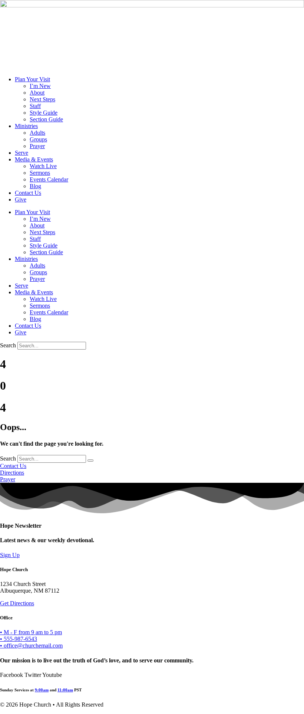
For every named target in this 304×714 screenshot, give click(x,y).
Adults (37, 133)
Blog (35, 186)
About (37, 92)
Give (20, 199)
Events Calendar (49, 179)
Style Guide (43, 112)
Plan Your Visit (32, 79)
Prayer (37, 146)
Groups (38, 139)
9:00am (42, 690)
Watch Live (43, 166)
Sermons (40, 173)
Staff (35, 106)
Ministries (26, 126)
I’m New (40, 86)
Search (8, 345)
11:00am (65, 690)
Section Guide (46, 119)
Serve (21, 153)
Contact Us (28, 193)
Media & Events (34, 159)
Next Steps (42, 99)
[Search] (90, 460)
